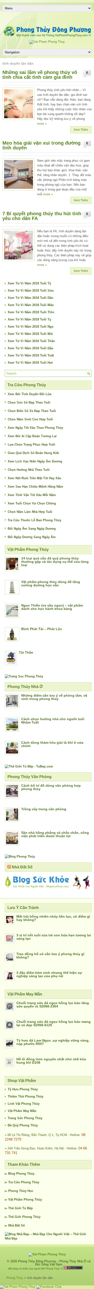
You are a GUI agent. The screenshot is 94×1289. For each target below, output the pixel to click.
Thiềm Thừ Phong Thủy (25, 1096)
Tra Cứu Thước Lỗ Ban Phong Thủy (34, 520)
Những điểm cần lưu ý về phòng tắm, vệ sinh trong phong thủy (54, 697)
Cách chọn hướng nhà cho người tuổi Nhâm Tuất (52, 720)
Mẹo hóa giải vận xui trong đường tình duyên (41, 145)
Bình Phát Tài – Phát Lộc (41, 629)
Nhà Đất (14, 1225)
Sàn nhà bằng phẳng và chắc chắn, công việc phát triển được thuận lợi (55, 834)
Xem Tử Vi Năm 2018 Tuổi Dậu (30, 348)
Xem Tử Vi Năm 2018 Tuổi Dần (30, 298)
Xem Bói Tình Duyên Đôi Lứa (29, 394)
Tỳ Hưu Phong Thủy (23, 1089)
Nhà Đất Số (22, 867)
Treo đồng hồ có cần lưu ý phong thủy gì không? (50, 955)
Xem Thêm (81, 129)
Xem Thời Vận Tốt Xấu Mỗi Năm (32, 495)
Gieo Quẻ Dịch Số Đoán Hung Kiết (33, 453)
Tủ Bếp (27, 1208)
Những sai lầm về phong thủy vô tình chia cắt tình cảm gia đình (39, 75)
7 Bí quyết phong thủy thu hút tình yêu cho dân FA (41, 216)
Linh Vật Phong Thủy (24, 1103)
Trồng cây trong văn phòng (43, 809)
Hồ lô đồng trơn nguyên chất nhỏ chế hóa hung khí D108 (51, 1060)
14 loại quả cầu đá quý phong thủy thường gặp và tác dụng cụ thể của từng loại (55, 561)
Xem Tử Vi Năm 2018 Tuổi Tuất (31, 355)
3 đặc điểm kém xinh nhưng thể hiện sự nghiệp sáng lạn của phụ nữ (49, 974)
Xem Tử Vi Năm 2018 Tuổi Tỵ (29, 319)
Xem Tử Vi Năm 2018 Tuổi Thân (31, 341)
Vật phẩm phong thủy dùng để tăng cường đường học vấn (50, 583)
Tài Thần (26, 652)
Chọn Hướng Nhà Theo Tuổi (29, 470)
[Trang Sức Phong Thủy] (24, 676)
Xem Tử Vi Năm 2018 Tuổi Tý (29, 283)
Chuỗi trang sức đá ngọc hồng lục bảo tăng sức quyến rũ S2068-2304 (52, 1004)
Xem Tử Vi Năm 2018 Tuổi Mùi (30, 334)
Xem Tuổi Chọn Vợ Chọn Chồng (32, 503)
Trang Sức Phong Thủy (25, 1118)
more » (42, 123)
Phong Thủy (25, 1173)
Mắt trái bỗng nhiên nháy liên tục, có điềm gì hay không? (53, 918)
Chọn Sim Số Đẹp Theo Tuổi (29, 402)
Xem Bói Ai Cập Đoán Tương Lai (32, 436)
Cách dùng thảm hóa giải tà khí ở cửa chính (52, 744)
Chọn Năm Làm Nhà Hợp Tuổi (30, 512)
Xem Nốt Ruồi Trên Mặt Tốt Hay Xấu (34, 478)
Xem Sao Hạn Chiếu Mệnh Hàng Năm (35, 486)
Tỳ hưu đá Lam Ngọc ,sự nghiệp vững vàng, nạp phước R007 (52, 1042)
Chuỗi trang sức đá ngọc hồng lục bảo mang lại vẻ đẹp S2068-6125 (53, 1023)
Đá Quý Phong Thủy (23, 1125)
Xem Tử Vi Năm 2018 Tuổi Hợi (30, 362)
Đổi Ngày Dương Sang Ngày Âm (32, 537)
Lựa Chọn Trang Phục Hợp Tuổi (31, 444)
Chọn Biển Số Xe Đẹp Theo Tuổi (32, 411)
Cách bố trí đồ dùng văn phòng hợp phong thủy (51, 787)
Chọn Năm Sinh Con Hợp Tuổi (30, 419)
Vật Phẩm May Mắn (22, 1111)
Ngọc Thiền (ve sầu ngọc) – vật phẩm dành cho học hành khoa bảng (52, 607)
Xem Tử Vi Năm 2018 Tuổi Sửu (31, 290)
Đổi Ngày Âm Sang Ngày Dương (32, 528)
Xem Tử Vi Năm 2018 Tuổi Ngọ (31, 326)
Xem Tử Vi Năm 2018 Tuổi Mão (31, 305)
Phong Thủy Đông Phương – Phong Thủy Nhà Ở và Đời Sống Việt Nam (54, 1262)
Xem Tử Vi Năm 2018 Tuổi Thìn (31, 312)
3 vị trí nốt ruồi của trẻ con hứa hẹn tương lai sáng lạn (53, 936)
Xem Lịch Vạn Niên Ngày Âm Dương (35, 461)
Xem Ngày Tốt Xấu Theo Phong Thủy (35, 428)
